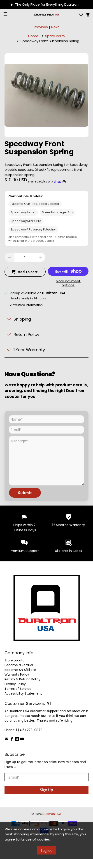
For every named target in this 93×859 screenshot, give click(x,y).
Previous (41, 27)
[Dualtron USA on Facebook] (12, 740)
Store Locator (15, 660)
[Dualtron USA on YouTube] (22, 740)
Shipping (22, 319)
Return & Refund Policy (22, 679)
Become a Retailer (19, 665)
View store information (26, 305)
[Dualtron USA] (46, 14)
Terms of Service (18, 688)
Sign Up (46, 789)
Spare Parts (55, 36)
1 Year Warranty (29, 350)
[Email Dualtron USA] (7, 740)
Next (55, 27)
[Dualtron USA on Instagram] (17, 740)
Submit (25, 492)
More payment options (68, 283)
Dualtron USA (51, 814)
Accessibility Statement (23, 693)
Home (33, 36)
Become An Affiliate (20, 670)
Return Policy (26, 334)
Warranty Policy (17, 674)
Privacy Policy (15, 684)
